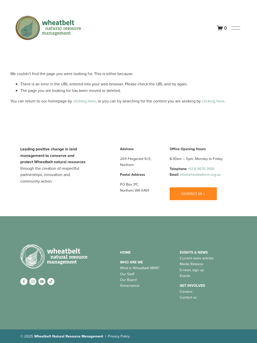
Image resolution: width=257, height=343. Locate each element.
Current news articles (197, 258)
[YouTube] (41, 281)
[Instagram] (32, 281)
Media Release (191, 263)
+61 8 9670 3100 (201, 168)
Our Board (128, 279)
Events (185, 275)
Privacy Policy (119, 336)
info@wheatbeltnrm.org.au (200, 174)
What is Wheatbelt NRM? (139, 267)
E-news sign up (192, 269)
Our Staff (127, 273)
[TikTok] (50, 281)
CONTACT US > (193, 193)
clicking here (84, 101)
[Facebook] (23, 281)
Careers (186, 291)
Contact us (188, 297)
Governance (129, 285)
